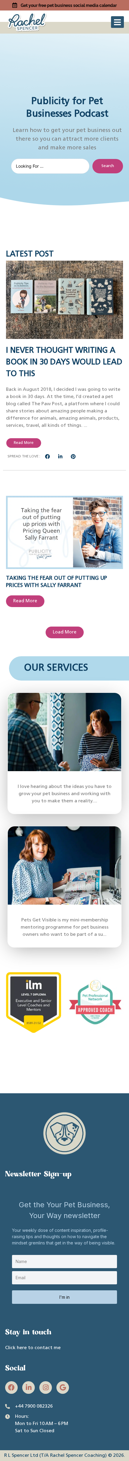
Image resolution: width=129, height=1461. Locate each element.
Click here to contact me (33, 1348)
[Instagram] (45, 1387)
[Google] (62, 1387)
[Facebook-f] (11, 1387)
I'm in (64, 1297)
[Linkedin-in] (28, 1387)
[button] (117, 22)
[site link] (27, 21)
